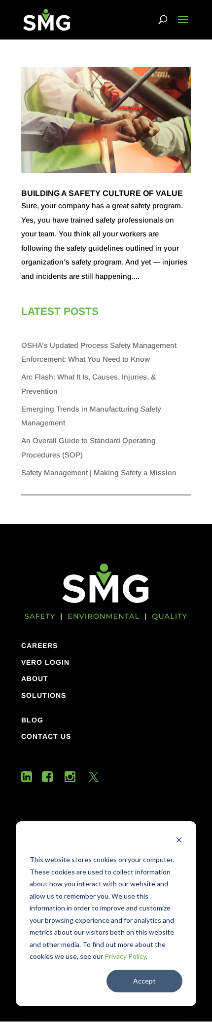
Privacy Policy (125, 956)
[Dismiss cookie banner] (179, 841)
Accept (144, 981)
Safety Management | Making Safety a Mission (99, 472)
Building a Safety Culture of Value (102, 193)
